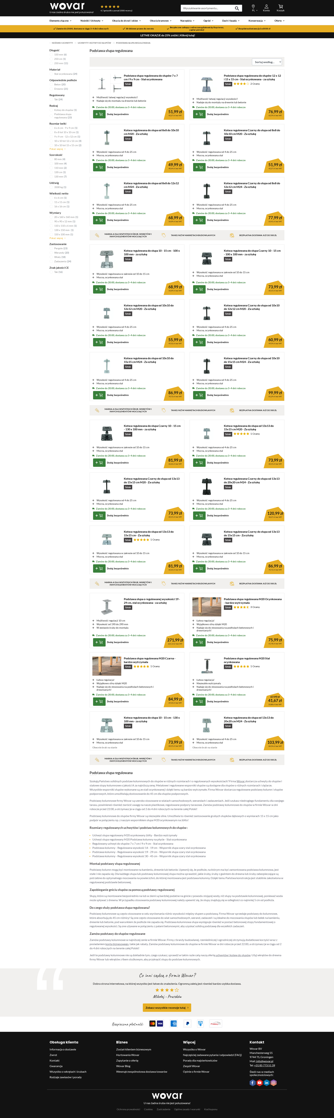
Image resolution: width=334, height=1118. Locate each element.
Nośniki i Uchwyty (62, 43)
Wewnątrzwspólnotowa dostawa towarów (141, 1071)
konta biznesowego (117, 944)
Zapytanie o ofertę (127, 1060)
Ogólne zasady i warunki (187, 1109)
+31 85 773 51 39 (264, 1065)
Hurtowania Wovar (127, 1054)
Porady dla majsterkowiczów (200, 1060)
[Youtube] (260, 1083)
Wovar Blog (123, 1066)
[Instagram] (274, 1083)
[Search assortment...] (237, 8)
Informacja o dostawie (63, 1049)
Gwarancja (56, 1066)
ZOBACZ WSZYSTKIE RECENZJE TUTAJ (165, 1007)
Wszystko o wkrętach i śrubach (68, 1071)
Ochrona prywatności (128, 1109)
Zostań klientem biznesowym (133, 1049)
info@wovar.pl (264, 1061)
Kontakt (54, 1060)
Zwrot (53, 1054)
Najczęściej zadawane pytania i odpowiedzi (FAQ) (212, 1054)
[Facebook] (253, 1083)
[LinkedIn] (267, 1083)
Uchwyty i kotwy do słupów (94, 43)
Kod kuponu (210, 1109)
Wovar (241, 781)
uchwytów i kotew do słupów (232, 955)
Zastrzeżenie (163, 1109)
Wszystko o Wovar (194, 1049)
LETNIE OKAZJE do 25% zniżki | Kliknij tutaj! (167, 35)
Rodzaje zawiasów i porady (66, 1077)
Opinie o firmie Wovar (196, 1071)
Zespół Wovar (191, 1066)
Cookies (148, 1109)
